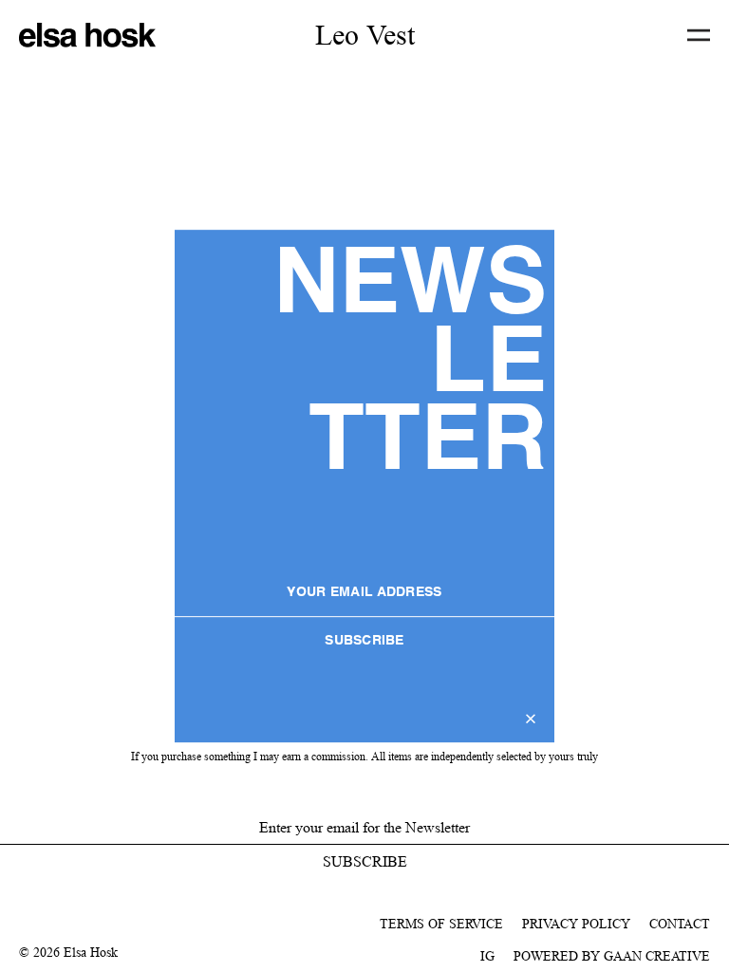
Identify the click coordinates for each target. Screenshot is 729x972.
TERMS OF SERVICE (441, 923)
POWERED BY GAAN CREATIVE (612, 956)
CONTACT (679, 923)
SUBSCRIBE (364, 640)
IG (487, 956)
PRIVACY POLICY (576, 923)
